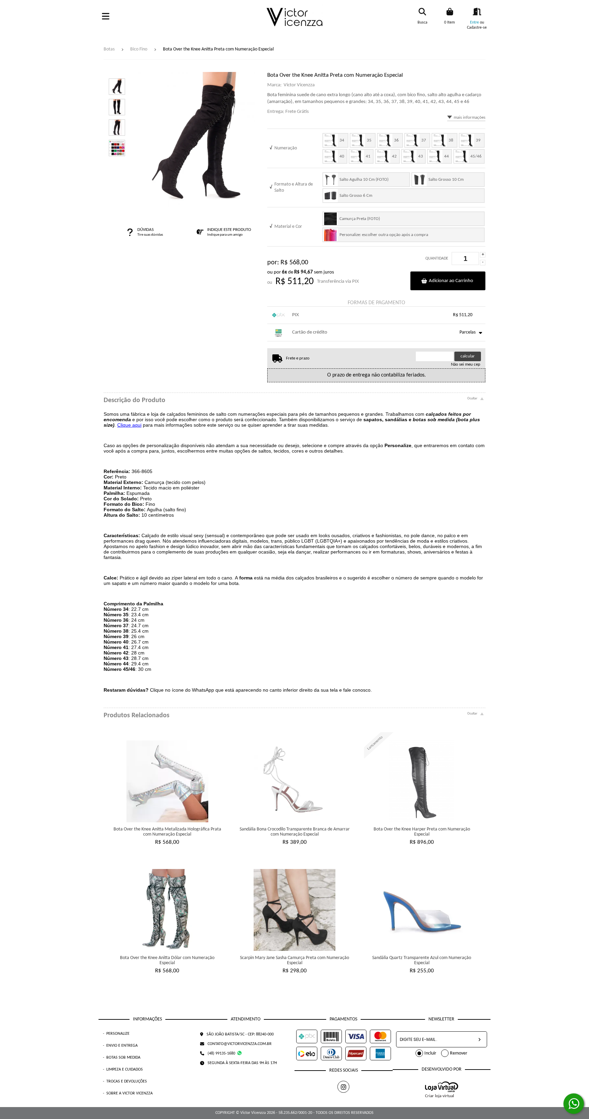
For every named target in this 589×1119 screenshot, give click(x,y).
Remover (458, 1053)
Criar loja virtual (439, 1096)
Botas (109, 49)
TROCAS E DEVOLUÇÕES (125, 1081)
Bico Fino (138, 49)
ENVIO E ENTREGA (120, 1046)
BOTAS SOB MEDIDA (121, 1058)
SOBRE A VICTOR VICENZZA (128, 1093)
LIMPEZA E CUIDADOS (123, 1070)
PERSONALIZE (116, 1034)
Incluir (430, 1053)
